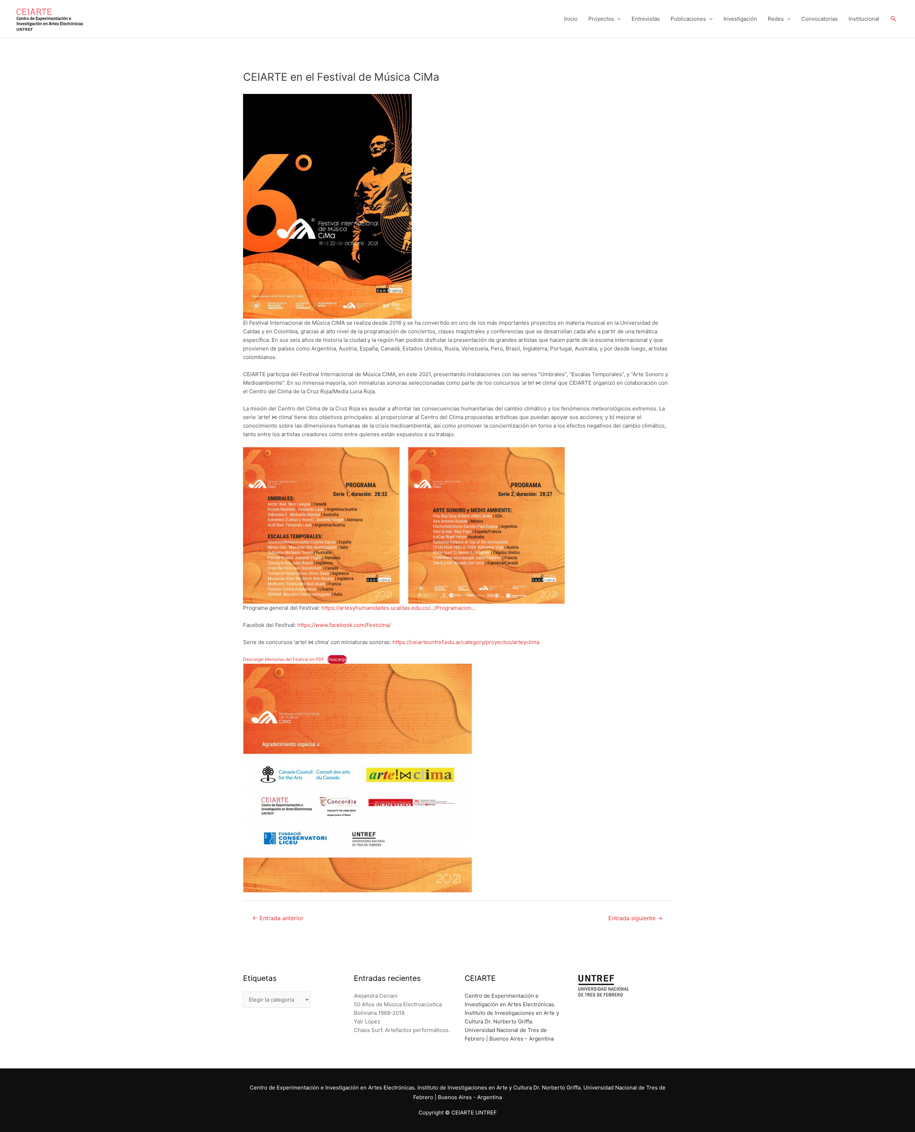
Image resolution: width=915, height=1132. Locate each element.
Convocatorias (819, 18)
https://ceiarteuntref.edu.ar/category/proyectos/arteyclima (465, 642)
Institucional (864, 18)
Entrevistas (646, 18)
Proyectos (601, 18)
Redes (776, 18)
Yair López (367, 1021)
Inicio (571, 18)
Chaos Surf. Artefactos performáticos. (402, 1030)
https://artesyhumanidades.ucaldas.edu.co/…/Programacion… (398, 607)
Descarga (337, 659)
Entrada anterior (277, 918)
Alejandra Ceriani (375, 995)
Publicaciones (688, 18)
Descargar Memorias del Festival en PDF (283, 659)
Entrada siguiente (635, 918)
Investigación (740, 18)
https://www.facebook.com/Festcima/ (344, 625)
